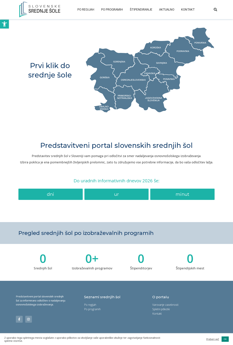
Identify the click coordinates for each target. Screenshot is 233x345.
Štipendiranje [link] (141, 9)
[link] (4, 24)
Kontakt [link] (188, 9)
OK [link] (225, 339)
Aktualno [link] (166, 9)
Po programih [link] (112, 9)
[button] (215, 9)
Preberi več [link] (212, 339)
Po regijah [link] (85, 9)
